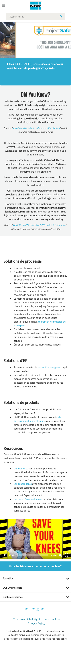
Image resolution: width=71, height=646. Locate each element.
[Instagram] (33, 609)
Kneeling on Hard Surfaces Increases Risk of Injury (36, 128)
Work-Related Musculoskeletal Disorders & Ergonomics (39, 225)
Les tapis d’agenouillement (28, 499)
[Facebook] (26, 609)
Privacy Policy (36, 623)
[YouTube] (37, 609)
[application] (35, 539)
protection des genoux (50, 367)
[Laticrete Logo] (30, 6)
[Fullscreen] (66, 555)
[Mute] (60, 555)
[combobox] (36, 16)
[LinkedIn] (42, 609)
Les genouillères (23, 483)
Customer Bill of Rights (27, 619)
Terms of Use (52, 619)
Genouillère (20, 468)
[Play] (5, 555)
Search (60, 16)
